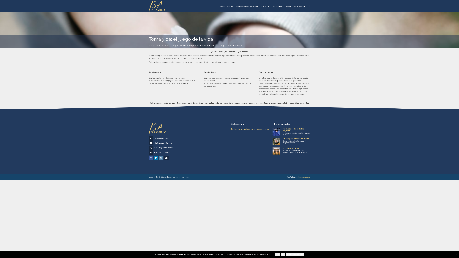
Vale (277, 254)
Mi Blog (288, 6)
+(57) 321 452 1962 (161, 138)
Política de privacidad (295, 254)
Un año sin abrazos (291, 148)
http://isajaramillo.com (163, 148)
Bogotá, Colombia (162, 152)
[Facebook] (151, 158)
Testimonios (277, 6)
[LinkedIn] (156, 158)
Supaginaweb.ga (304, 177)
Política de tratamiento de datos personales (250, 129)
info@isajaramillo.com (163, 143)
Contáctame (299, 6)
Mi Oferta (265, 6)
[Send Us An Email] (166, 158)
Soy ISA (230, 6)
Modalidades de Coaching (247, 6)
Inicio (222, 6)
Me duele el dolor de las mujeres (293, 130)
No (283, 254)
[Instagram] (161, 158)
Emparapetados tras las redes (296, 139)
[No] (456, 254)
